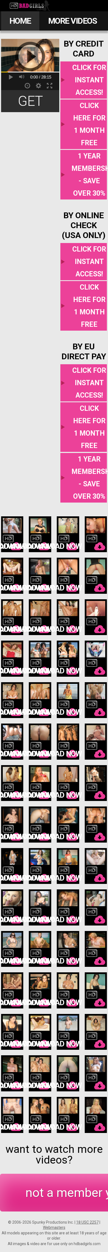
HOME (20, 21)
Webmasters (54, 1227)
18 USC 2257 (87, 1222)
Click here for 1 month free (89, 124)
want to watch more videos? (54, 1154)
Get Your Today (30, 102)
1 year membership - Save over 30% (89, 174)
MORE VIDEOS (72, 21)
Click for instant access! (89, 80)
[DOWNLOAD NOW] (12, 534)
